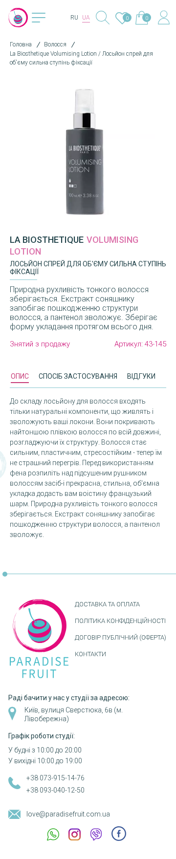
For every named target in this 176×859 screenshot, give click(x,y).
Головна (21, 44)
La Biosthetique (47, 240)
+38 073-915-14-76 (55, 778)
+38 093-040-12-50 (55, 790)
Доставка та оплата (107, 604)
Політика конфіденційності (120, 620)
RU (74, 17)
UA (86, 17)
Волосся (55, 44)
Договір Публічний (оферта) (120, 637)
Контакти (90, 654)
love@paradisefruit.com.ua (68, 814)
